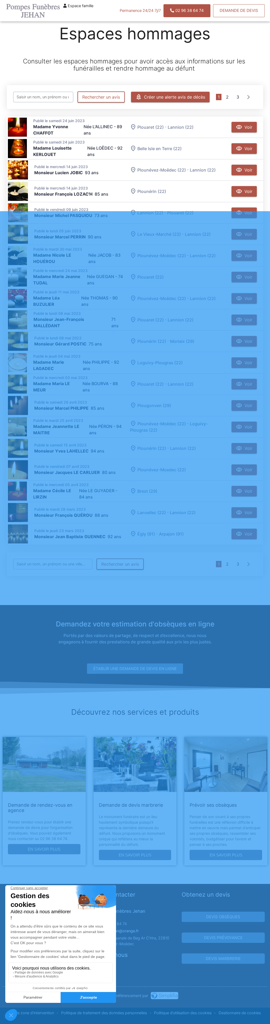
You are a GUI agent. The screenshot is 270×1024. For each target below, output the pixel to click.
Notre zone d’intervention (31, 1013)
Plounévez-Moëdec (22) (161, 170)
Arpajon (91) (171, 534)
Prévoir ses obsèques (213, 805)
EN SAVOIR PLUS (44, 849)
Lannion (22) (181, 127)
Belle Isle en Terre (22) (159, 148)
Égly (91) (146, 534)
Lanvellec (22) (151, 512)
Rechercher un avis (101, 97)
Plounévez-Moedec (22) (161, 469)
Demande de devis (239, 10)
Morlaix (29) (182, 341)
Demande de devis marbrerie (131, 805)
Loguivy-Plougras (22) (160, 362)
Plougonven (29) (154, 405)
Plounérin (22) (151, 191)
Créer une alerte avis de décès (174, 97)
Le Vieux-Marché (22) (159, 234)
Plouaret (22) (150, 127)
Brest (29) (147, 491)
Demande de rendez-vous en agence (40, 807)
